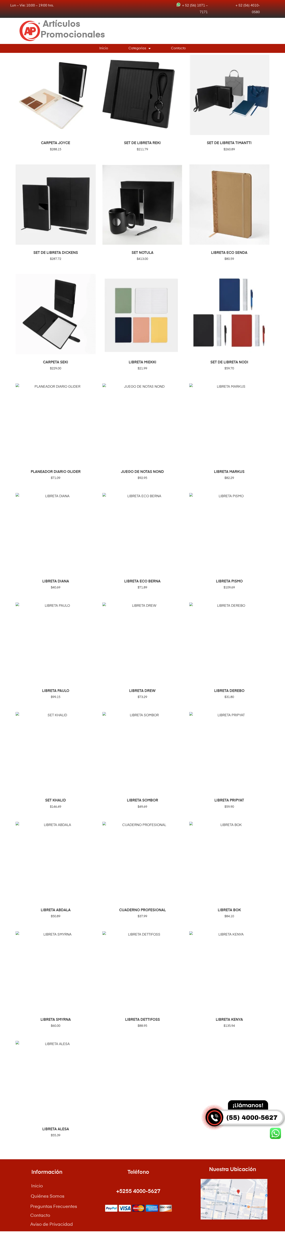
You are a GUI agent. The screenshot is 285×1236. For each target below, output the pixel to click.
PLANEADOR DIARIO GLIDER (56, 472)
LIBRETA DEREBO (229, 691)
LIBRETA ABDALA (56, 910)
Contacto (178, 48)
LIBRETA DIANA (55, 581)
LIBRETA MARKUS (229, 472)
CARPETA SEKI (55, 362)
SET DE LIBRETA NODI (229, 362)
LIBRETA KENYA (229, 1020)
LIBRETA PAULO (55, 691)
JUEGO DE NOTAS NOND (142, 472)
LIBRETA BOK (229, 910)
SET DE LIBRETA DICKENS (55, 253)
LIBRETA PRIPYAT (229, 800)
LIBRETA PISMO (229, 581)
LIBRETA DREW (142, 691)
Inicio (103, 48)
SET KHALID (55, 800)
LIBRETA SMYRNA (56, 1020)
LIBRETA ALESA (55, 1129)
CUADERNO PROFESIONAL (142, 910)
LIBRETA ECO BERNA (142, 581)
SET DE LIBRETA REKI (142, 143)
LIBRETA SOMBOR (142, 800)
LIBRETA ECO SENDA (229, 253)
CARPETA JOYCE (55, 143)
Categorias (137, 48)
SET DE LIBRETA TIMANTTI (229, 143)
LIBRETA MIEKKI (142, 362)
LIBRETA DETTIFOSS (142, 1020)
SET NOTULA (142, 253)
